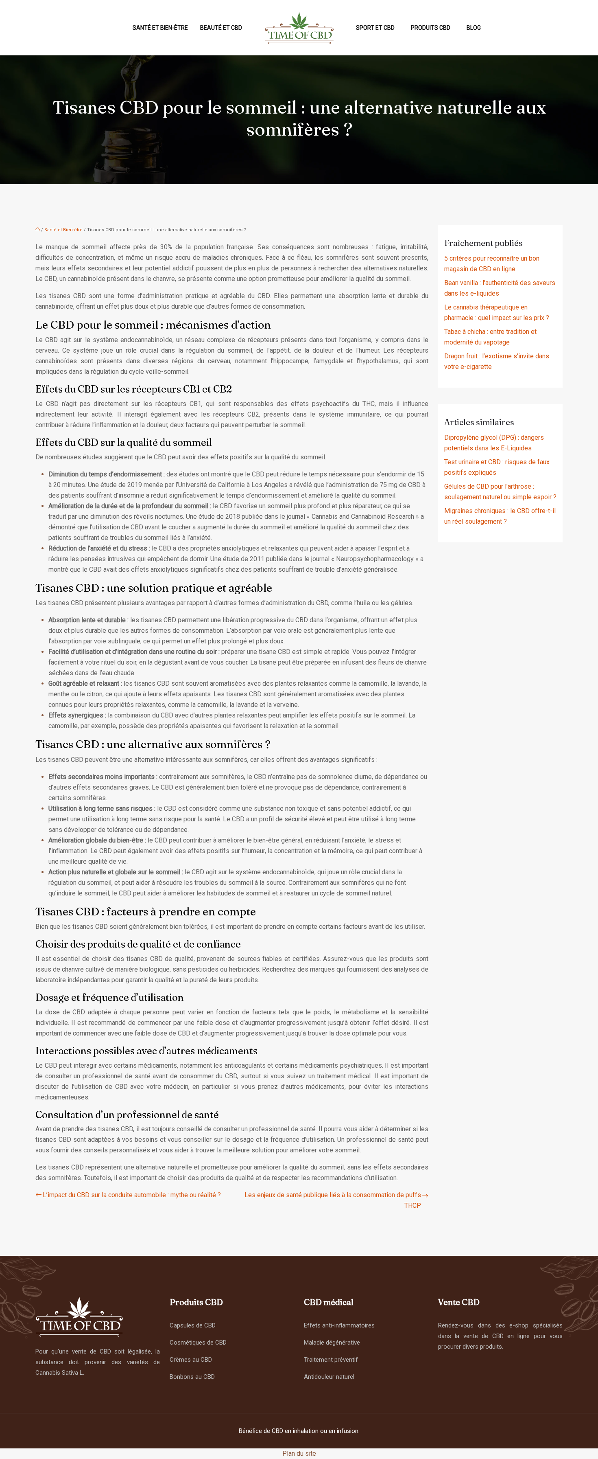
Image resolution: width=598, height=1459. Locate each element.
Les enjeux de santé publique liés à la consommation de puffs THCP (332, 1200)
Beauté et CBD (221, 27)
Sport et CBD (375, 27)
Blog (474, 27)
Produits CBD (430, 27)
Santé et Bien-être (160, 27)
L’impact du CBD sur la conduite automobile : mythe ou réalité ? (132, 1195)
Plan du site (299, 1453)
